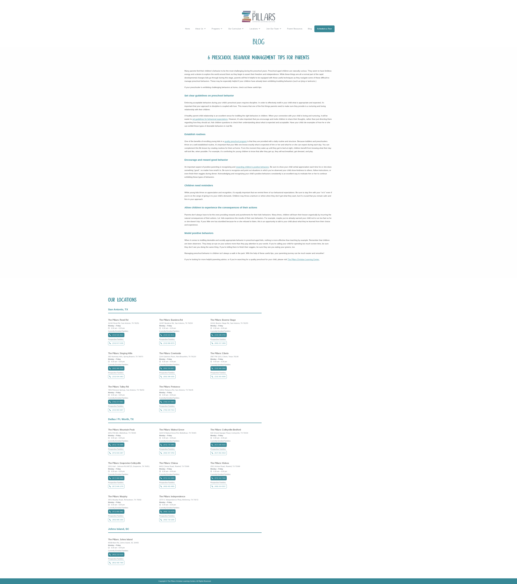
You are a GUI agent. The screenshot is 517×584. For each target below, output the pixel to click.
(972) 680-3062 (117, 511)
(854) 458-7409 (117, 563)
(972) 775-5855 (168, 445)
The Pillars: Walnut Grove (171, 430)
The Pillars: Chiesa (168, 463)
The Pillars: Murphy (117, 497)
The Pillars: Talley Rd (118, 387)
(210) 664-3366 (220, 368)
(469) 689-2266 (117, 520)
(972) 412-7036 (220, 478)
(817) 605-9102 (220, 445)
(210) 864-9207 (117, 410)
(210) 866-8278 (168, 343)
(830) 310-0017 (168, 368)
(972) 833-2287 (117, 453)
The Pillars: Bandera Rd (171, 320)
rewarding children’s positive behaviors (252, 167)
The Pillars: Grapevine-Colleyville (124, 463)
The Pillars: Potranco (169, 387)
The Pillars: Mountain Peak (121, 430)
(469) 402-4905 (168, 486)
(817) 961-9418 (220, 453)
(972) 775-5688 (117, 445)
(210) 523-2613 (117, 335)
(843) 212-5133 (117, 554)
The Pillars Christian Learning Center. (303, 259)
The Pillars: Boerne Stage (223, 320)
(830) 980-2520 (117, 368)
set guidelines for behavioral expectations (210, 119)
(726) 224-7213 (168, 410)
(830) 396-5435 (168, 376)
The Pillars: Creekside (170, 353)
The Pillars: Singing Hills (120, 353)
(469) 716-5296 (168, 520)
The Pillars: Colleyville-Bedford (225, 430)
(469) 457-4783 (168, 453)
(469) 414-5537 (220, 486)
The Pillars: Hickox (219, 463)
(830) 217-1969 (220, 343)
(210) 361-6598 (220, 376)
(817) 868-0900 (117, 478)
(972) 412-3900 (168, 478)
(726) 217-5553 (168, 402)
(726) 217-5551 (117, 402)
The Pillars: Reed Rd (118, 320)
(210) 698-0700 (220, 335)
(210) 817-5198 (117, 343)
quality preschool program (236, 141)
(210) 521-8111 (168, 335)
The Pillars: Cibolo (219, 353)
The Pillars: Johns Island (120, 539)
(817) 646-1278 (117, 486)
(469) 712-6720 (168, 511)
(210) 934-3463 (117, 376)
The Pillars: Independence (172, 497)
